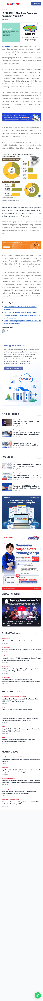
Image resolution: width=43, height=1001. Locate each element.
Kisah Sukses (5, 778)
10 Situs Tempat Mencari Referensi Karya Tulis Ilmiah (18, 641)
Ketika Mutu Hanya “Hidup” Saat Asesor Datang (17, 709)
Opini (3, 707)
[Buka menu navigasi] (3, 3)
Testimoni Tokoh (14, 799)
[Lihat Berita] (7, 422)
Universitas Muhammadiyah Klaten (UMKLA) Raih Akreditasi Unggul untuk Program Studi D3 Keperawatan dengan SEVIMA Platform (21, 782)
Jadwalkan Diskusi (12, 368)
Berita (7, 696)
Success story (27, 757)
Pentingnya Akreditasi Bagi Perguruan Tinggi (20, 312)
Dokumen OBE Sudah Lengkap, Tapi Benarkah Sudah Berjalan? (21, 649)
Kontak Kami (36, 3)
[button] (38, 995)
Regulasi (15, 462)
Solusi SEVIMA (19, 757)
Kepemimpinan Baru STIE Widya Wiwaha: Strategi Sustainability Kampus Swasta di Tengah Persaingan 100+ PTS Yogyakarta (21, 681)
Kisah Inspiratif (22, 696)
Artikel (15, 473)
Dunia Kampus (6, 10)
